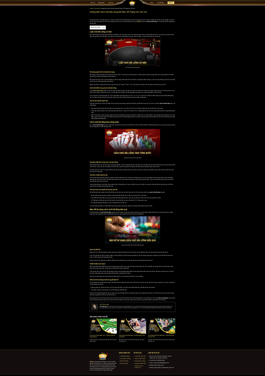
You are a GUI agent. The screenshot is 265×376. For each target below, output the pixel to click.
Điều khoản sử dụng (140, 361)
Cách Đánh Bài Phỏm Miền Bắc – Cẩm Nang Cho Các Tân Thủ (161, 336)
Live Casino (119, 2)
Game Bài (110, 2)
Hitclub (92, 2)
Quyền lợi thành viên (140, 363)
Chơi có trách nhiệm (140, 358)
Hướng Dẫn (101, 2)
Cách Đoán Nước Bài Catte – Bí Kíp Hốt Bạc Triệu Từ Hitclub (132, 336)
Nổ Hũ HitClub (124, 363)
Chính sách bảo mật (140, 356)
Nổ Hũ (151, 2)
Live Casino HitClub (125, 358)
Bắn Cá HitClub (124, 361)
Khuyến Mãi (160, 2)
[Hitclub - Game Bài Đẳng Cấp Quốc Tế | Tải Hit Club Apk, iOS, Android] (132, 3)
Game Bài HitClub (125, 356)
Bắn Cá (144, 2)
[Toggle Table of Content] (102, 27)
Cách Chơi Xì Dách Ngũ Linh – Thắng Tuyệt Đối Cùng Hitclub (102, 336)
